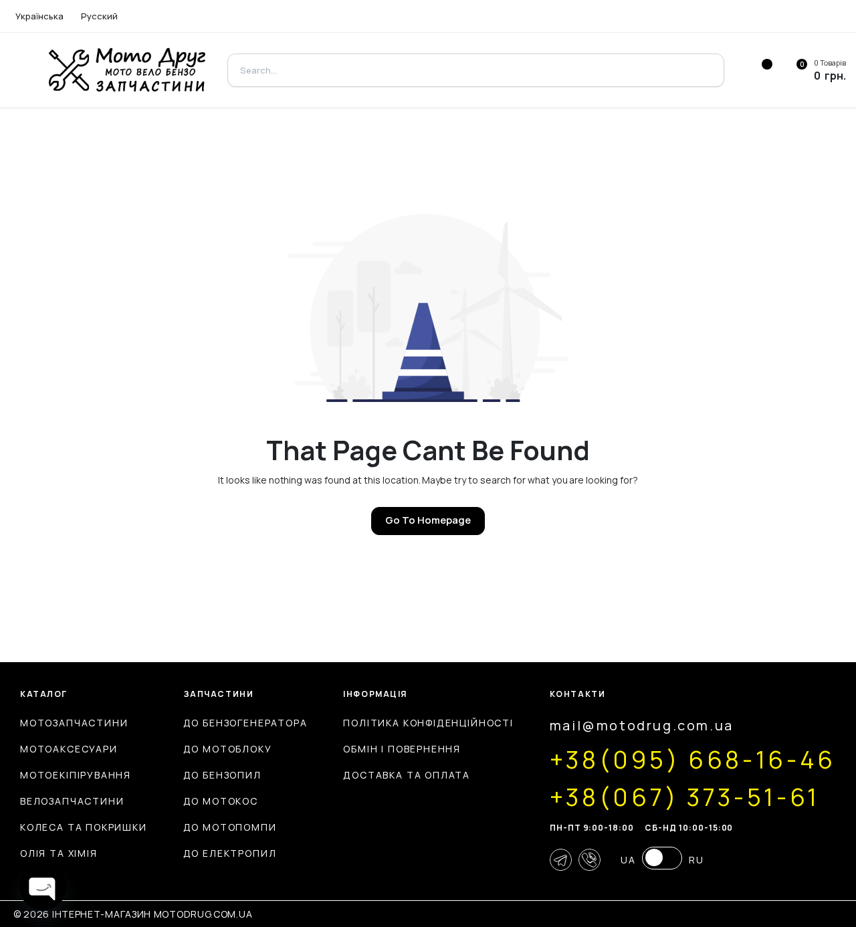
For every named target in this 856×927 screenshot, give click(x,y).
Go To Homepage (428, 520)
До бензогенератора (245, 722)
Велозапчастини (72, 801)
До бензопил (222, 774)
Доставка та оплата (406, 774)
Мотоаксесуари (69, 748)
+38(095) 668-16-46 (693, 760)
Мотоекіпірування (75, 774)
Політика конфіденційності (428, 722)
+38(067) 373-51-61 (685, 797)
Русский (99, 16)
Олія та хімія (59, 853)
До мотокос (220, 801)
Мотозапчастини (74, 722)
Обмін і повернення (402, 748)
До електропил (230, 853)
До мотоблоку (227, 748)
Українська (39, 16)
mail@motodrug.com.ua (642, 725)
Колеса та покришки (83, 827)
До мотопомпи (230, 827)
